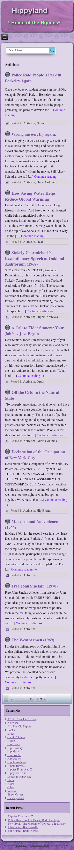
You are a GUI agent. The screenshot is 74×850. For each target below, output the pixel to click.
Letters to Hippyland (19, 776)
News (40, 123)
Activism (29, 123)
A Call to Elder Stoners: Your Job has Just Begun (34, 331)
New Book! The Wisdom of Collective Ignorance (37, 823)
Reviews (12, 791)
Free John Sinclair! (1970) (35, 586)
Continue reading (47, 176)
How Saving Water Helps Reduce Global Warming (30, 196)
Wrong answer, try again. (34, 134)
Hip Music (13, 751)
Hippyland (29, 10)
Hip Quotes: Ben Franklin (23, 827)
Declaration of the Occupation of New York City (35, 455)
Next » (41, 699)
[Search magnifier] (52, 50)
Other (10, 787)
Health (41, 241)
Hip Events (44, 510)
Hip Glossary (15, 748)
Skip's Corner (15, 794)
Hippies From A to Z (19, 769)
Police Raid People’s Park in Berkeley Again (34, 820)
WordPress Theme (40, 845)
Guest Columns (47, 182)
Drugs (41, 381)
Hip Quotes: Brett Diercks (23, 831)
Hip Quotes (14, 758)
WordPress (21, 845)
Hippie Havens (15, 766)
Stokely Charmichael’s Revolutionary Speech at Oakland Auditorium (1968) (34, 258)
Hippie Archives (47, 317)
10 (31, 699)
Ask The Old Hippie (19, 726)
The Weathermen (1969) (33, 640)
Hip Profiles (14, 755)
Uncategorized (15, 798)
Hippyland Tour (16, 773)
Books (11, 730)
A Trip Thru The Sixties (21, 719)
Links (10, 780)
